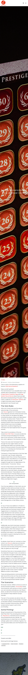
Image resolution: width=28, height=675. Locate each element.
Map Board (21, 643)
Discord (6, 412)
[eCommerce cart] (23, 3)
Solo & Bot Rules (9, 434)
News (3, 379)
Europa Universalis (14, 643)
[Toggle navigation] (25, 3)
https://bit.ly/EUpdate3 (11, 386)
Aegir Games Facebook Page (10, 394)
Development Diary (5, 643)
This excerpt (19, 586)
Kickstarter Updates (17, 399)
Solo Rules (3, 645)
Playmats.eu (6, 615)
